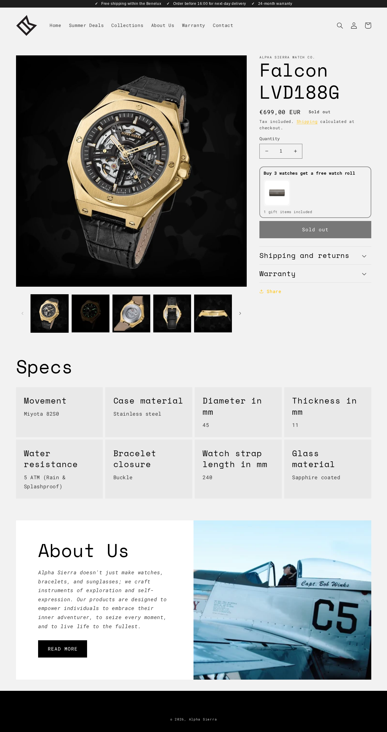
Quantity (269, 138)
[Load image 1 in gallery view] (50, 313)
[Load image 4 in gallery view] (172, 313)
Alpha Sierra (203, 719)
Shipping (307, 121)
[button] (340, 25)
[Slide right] (240, 313)
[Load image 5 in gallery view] (213, 313)
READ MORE (63, 648)
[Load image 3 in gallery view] (131, 313)
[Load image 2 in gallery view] (90, 313)
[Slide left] (22, 313)
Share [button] (274, 291)
